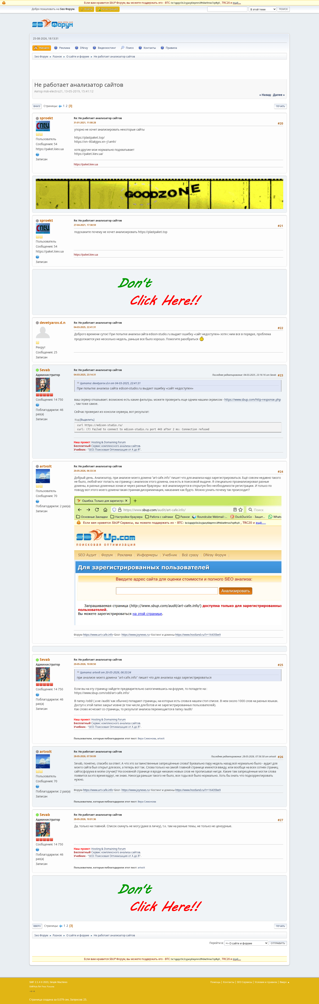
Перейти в (216, 943)
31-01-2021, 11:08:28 (85, 122)
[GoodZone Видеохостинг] (159, 208)
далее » (279, 95)
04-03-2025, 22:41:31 (85, 327)
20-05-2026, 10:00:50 (85, 664)
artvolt (46, 466)
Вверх (37, 926)
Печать (280, 106)
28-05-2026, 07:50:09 (85, 756)
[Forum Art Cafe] (37, 501)
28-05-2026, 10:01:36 (85, 819)
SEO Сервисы (244, 982)
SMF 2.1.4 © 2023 (38, 982)
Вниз (36, 106)
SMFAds (33, 986)
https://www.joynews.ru (136, 635)
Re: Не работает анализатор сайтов (98, 118)
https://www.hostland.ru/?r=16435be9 (198, 635)
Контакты (228, 982)
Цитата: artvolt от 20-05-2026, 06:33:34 (105, 672)
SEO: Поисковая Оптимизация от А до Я (114, 449)
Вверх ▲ (285, 982)
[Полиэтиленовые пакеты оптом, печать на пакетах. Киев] (37, 154)
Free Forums (48, 986)
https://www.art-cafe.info (98, 635)
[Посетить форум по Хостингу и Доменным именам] (159, 310)
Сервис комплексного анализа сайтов (115, 446)
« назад (265, 95)
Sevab (45, 369)
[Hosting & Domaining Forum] (37, 405)
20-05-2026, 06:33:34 (85, 470)
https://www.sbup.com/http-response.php (252, 400)
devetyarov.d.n (53, 322)
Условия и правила (266, 982)
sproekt (46, 118)
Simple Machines (58, 982)
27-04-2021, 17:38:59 (85, 224)
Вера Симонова (147, 738)
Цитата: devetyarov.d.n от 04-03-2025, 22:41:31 (110, 383)
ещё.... (237, 3)
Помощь (215, 982)
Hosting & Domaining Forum (108, 442)
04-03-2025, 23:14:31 (85, 374)
